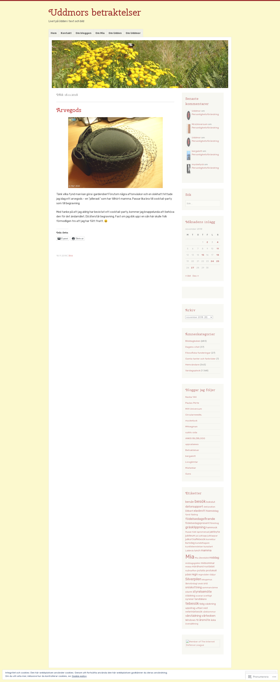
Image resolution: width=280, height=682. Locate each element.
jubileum (190, 535)
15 (203, 255)
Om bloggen (83, 33)
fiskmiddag (212, 510)
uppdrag (190, 608)
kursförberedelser (194, 546)
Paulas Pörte (192, 403)
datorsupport (194, 506)
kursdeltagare (202, 543)
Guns (188, 473)
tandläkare (200, 599)
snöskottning (193, 587)
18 (217, 255)
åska (213, 620)
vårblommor (209, 611)
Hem (54, 33)
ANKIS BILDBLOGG (195, 438)
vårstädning (193, 615)
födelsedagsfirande (200, 519)
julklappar (212, 535)
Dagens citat (192, 347)
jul (197, 535)
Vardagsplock (192, 370)
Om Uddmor (133, 33)
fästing (194, 514)
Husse (188, 532)
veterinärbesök (193, 611)
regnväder (203, 574)
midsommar (208, 562)
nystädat (209, 566)
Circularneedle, (193, 414)
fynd (187, 514)
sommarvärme (210, 587)
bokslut (210, 501)
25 (217, 261)
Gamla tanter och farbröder (200, 358)
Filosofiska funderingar (198, 352)
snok (200, 583)
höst (194, 532)
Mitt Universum (193, 408)
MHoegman (191, 426)
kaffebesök (199, 539)
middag (214, 557)
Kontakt (66, 33)
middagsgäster (192, 563)
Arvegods (68, 110)
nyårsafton (191, 570)
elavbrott (200, 510)
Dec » (196, 276)
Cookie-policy (79, 676)
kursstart (208, 546)
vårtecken (208, 615)
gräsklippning (195, 527)
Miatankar (190, 468)
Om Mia (100, 33)
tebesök (192, 603)
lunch (197, 550)
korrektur (210, 539)
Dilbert (189, 510)
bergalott (197, 151)
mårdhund (198, 566)
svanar (199, 595)
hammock (211, 527)
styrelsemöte (202, 591)
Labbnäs (189, 550)
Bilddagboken (192, 341)
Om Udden (115, 33)
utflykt (199, 608)
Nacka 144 (191, 397)
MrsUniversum (200, 124)
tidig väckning (207, 603)
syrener (189, 599)
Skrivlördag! (191, 583)
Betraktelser (192, 450)
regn (195, 574)
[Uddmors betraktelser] (140, 64)
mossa (188, 566)
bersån (189, 501)
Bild (71, 256)
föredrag (214, 523)
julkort (189, 539)
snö (205, 583)
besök (200, 501)
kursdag (190, 542)
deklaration (209, 507)
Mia (189, 556)
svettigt (207, 595)
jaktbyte (215, 531)
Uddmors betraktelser (95, 12)
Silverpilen (193, 579)
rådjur (213, 574)
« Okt (188, 276)
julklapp (203, 536)
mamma (206, 550)
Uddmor (196, 111)
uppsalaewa (191, 444)
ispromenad (203, 532)
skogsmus (207, 579)
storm (188, 592)
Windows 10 (192, 620)
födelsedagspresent (197, 523)
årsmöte (204, 620)
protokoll (211, 570)
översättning (191, 623)
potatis (201, 570)
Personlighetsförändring (205, 114)
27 (192, 268)
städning (190, 595)
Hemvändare (192, 364)
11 (218, 248)
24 (212, 261)
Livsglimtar (191, 462)
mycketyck (198, 164)
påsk (188, 574)
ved (205, 608)
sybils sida (191, 432)
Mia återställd (202, 558)
